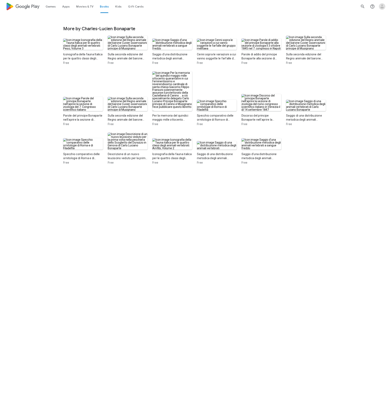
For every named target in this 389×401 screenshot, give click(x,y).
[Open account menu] (382, 6)
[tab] (50, 6)
